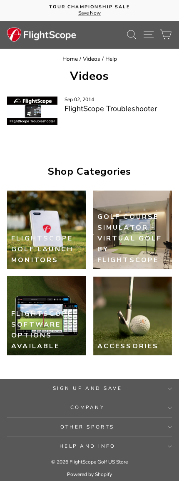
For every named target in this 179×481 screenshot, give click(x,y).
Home (70, 59)
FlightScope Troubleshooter (111, 109)
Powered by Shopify (89, 474)
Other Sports (87, 427)
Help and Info (88, 446)
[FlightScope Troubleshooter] (32, 111)
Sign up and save (87, 388)
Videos (91, 59)
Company (87, 407)
